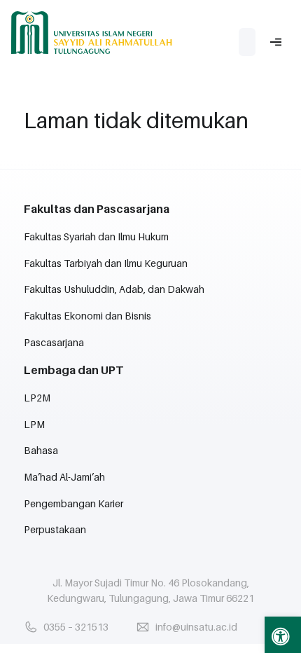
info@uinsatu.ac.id (196, 627)
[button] (283, 635)
